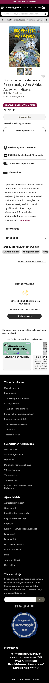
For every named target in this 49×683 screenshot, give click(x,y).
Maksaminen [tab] (15, 172)
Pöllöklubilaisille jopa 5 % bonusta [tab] (25, 155)
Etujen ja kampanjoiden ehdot (19, 414)
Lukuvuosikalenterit (14, 544)
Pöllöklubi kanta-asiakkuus (17, 465)
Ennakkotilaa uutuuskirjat (17, 513)
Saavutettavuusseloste (15, 424)
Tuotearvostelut (12, 434)
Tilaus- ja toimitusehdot (16, 408)
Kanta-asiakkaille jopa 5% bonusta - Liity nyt (25, 20)
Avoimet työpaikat (13, 454)
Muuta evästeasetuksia (15, 419)
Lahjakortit (9, 534)
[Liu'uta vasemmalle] (2, 20)
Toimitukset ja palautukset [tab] (21, 163)
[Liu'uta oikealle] (46, 20)
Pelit (6, 554)
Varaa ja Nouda (11, 403)
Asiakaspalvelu (11, 449)
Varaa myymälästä (24, 130)
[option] (24, 20)
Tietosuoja (9, 429)
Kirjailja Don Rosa (31, 252)
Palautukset (10, 393)
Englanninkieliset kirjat (15, 518)
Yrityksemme (10, 480)
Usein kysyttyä (11, 388)
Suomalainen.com (32, 679)
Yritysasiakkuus (12, 470)
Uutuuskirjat (10, 565)
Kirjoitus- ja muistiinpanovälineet (20, 528)
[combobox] (24, 14)
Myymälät (9, 459)
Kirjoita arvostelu (24, 316)
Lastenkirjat (10, 539)
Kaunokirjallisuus (11, 252)
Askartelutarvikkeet (14, 503)
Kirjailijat (8, 523)
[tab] (24, 229)
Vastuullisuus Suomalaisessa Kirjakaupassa (18, 486)
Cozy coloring (11, 508)
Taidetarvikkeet (12, 560)
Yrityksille (28, 7)
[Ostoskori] (43, 7)
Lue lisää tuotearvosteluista (32, 261)
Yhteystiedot (10, 475)
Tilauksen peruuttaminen (16, 398)
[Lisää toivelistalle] (43, 76)
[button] (2, 7)
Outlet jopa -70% (13, 549)
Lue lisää (25, 219)
